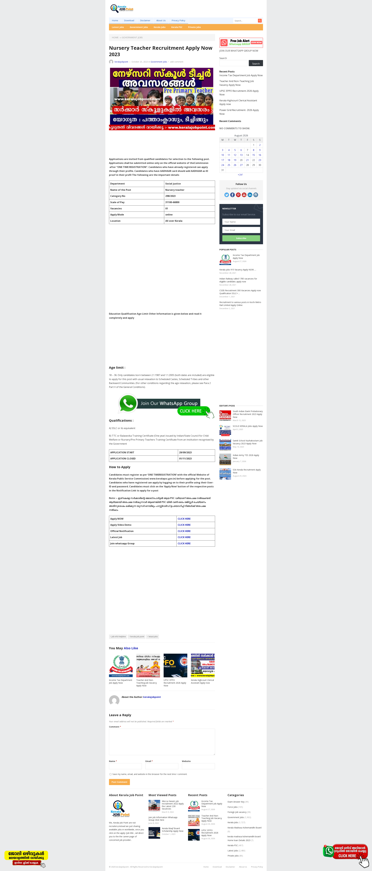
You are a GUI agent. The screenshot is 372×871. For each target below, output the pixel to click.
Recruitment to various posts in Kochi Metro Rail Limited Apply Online (240, 303)
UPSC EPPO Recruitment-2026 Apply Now (175, 683)
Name (113, 761)
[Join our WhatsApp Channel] (346, 855)
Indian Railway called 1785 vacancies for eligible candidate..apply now (238, 280)
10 (222, 155)
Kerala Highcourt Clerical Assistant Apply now (202, 681)
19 (235, 160)
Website (186, 761)
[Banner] (26, 858)
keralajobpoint (121, 61)
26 (235, 165)
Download (129, 20)
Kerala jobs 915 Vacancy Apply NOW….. (237, 269)
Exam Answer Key (236, 801)
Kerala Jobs (160, 27)
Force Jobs (233, 807)
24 (222, 165)
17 (222, 160)
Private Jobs (194, 27)
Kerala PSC (176, 27)
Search (223, 58)
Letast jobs (153, 636)
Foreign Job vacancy (237, 812)
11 (229, 155)
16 (260, 155)
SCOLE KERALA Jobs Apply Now (248, 426)
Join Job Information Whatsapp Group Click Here (163, 818)
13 (241, 155)
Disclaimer (145, 20)
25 (229, 165)
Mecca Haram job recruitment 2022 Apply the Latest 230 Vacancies (173, 805)
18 (229, 160)
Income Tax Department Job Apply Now (120, 681)
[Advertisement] (210, 13)
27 (241, 165)
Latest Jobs (118, 27)
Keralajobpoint (156, 866)
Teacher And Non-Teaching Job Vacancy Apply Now (146, 683)
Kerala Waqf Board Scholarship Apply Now (172, 829)
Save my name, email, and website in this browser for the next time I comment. (149, 774)
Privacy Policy (178, 20)
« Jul (240, 174)
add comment (176, 61)
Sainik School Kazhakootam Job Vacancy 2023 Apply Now (248, 442)
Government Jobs (139, 27)
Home (115, 20)
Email (149, 761)
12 (235, 155)
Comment (115, 726)
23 (260, 160)
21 (247, 160)
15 (253, 155)
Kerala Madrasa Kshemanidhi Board (244, 827)
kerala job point (137, 636)
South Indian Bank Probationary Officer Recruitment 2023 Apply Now (248, 414)
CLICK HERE (184, 518)
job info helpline (119, 636)
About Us (161, 20)
